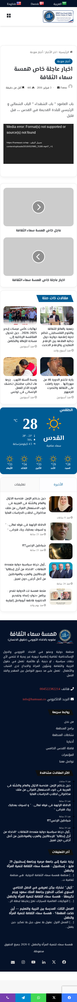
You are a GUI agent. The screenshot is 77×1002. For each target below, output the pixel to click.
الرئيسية (64, 52)
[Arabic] (64, 3)
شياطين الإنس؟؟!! (34, 545)
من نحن (69, 721)
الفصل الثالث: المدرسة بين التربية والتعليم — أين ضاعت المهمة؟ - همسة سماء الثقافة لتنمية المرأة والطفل (41, 913)
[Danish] (41, 3)
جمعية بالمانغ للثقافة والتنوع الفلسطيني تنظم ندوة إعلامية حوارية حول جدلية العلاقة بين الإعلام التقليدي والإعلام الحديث (57, 337)
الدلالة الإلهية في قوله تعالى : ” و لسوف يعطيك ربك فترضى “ (25, 527)
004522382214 (50, 689)
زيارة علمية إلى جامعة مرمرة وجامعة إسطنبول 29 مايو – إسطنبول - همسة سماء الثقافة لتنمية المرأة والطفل (40, 866)
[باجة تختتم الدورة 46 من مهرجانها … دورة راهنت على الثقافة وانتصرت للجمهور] (57, 366)
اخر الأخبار (51, 52)
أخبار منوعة (36, 52)
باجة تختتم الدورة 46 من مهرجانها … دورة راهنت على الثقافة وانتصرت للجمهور (58, 386)
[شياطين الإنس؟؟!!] (61, 551)
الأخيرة (58, 484)
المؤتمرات (68, 755)
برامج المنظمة (65, 728)
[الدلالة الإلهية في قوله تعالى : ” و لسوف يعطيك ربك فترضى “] (61, 531)
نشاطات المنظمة (63, 735)
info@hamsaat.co (34, 699)
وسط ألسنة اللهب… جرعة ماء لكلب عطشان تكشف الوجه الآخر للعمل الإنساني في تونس (20, 386)
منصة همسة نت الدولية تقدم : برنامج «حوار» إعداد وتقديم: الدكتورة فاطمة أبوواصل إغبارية (26, 596)
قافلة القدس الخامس (60, 748)
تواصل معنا (66, 761)
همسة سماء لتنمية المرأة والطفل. (52, 944)
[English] (19, 3)
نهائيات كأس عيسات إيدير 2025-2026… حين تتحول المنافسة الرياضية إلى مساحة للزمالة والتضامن (20, 335)
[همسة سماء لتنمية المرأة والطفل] (58, 16)
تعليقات (19, 484)
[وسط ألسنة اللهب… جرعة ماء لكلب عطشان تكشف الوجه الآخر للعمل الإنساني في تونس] (20, 366)
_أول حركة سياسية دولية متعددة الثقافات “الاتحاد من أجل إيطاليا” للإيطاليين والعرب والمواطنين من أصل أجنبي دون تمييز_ (25, 572)
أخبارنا (70, 741)
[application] (38, 144)
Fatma (64, 87)
